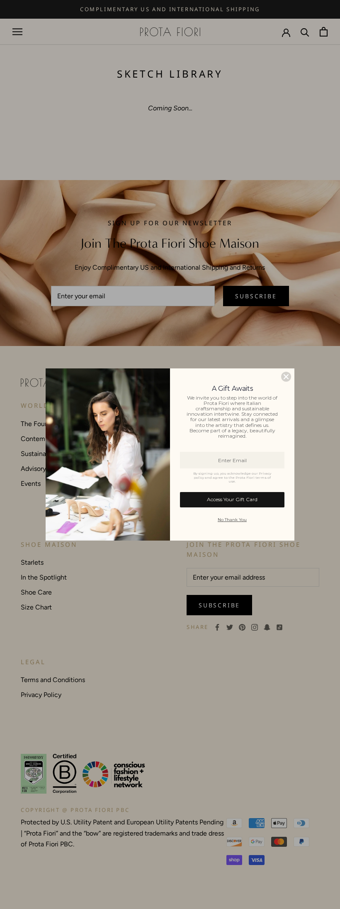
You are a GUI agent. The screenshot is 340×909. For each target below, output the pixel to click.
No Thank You (232, 519)
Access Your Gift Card (232, 499)
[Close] (286, 377)
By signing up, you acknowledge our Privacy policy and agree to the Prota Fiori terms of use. (232, 477)
